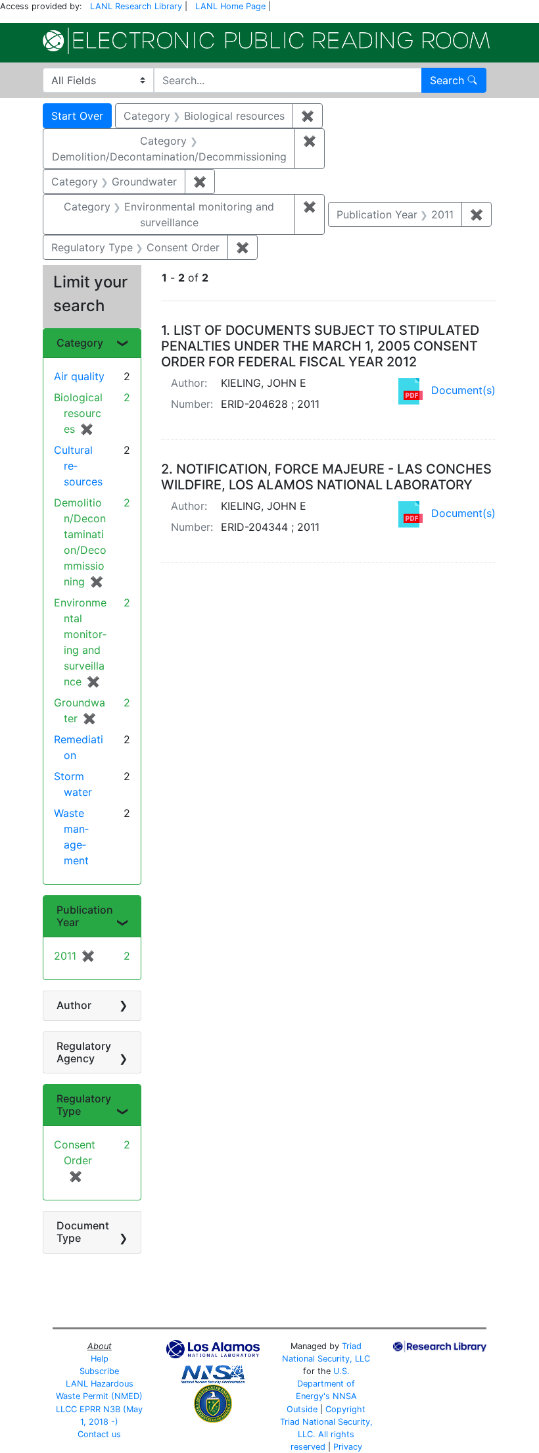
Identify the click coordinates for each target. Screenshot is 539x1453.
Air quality (79, 376)
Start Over (77, 115)
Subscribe (99, 1371)
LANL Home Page (230, 6)
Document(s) (463, 390)
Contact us (99, 1434)
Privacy (347, 1447)
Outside (302, 1409)
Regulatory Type (84, 1105)
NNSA (345, 1396)
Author (74, 1005)
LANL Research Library (136, 6)
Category (80, 342)
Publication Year (85, 916)
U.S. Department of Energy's (326, 1383)
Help (99, 1359)
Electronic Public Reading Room (266, 40)
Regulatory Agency (84, 1052)
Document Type (83, 1231)
